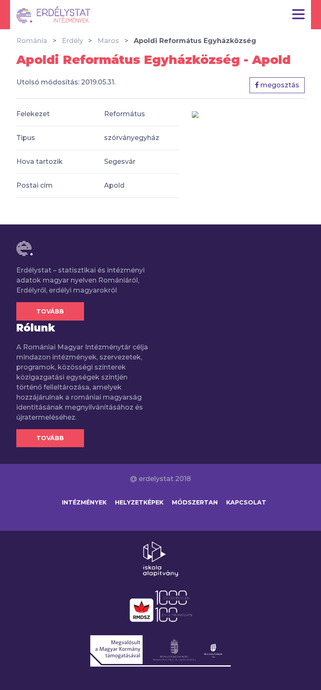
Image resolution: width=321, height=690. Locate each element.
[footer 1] (160, 558)
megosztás (279, 85)
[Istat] (53, 14)
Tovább (50, 311)
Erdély (72, 41)
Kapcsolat (246, 502)
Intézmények (84, 502)
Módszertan (195, 502)
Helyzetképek (139, 502)
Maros (108, 41)
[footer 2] (161, 605)
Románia (31, 41)
